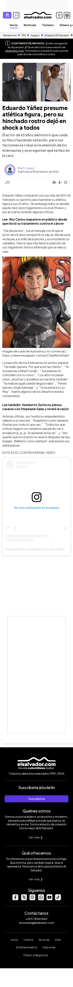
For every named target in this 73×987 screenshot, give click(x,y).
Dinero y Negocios (36, 955)
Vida (58, 939)
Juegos (35, 35)
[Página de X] (24, 899)
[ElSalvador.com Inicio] (37, 15)
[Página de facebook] (15, 899)
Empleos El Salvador (57, 35)
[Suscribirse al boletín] (7, 15)
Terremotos (10, 35)
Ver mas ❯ (36, 837)
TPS (23, 35)
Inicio (14, 25)
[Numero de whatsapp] (41, 899)
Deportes (49, 947)
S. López (28, 168)
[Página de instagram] (32, 899)
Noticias (30, 25)
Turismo (48, 25)
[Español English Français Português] (67, 15)
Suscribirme (36, 799)
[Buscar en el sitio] (16, 15)
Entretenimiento (27, 947)
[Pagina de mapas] (59, 15)
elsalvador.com (14, 50)
